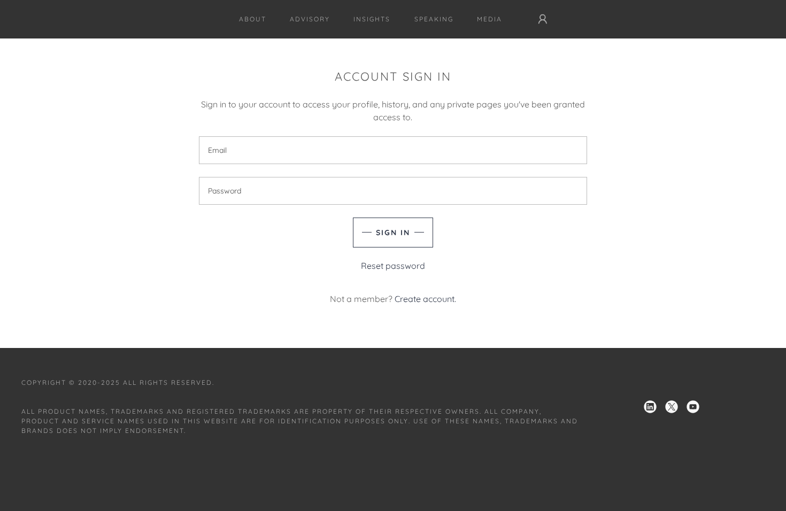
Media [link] (489, 19)
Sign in (393, 232)
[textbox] (393, 150)
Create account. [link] (425, 298)
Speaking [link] (433, 19)
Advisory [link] (310, 19)
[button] (542, 19)
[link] (650, 406)
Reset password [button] (393, 265)
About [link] (252, 19)
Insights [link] (371, 19)
